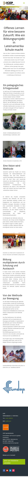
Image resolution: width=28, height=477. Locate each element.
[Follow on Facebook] (4, 470)
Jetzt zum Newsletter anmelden (11, 462)
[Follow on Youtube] (7, 470)
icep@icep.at (8, 421)
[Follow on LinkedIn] (10, 470)
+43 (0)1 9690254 (9, 418)
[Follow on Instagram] (13, 470)
